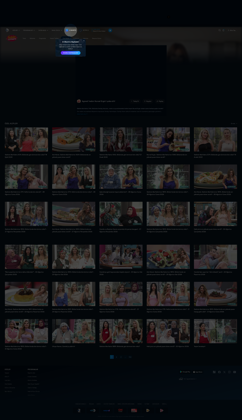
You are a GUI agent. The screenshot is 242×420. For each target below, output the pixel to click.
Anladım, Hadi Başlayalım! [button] (70, 53)
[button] (84, 41)
